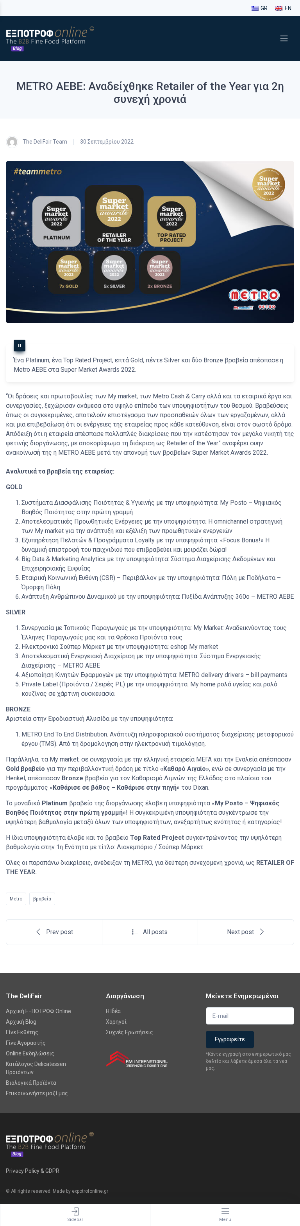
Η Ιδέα (113, 1011)
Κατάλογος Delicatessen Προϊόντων (36, 1068)
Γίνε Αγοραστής (26, 1043)
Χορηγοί (116, 1022)
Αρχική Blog (21, 1022)
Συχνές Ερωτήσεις (129, 1032)
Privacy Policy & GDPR (32, 1171)
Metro (16, 899)
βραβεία (42, 899)
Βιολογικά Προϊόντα (31, 1083)
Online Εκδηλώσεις (30, 1053)
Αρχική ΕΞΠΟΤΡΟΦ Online (38, 1011)
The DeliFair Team (44, 141)
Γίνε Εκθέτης (22, 1032)
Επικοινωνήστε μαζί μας (37, 1093)
